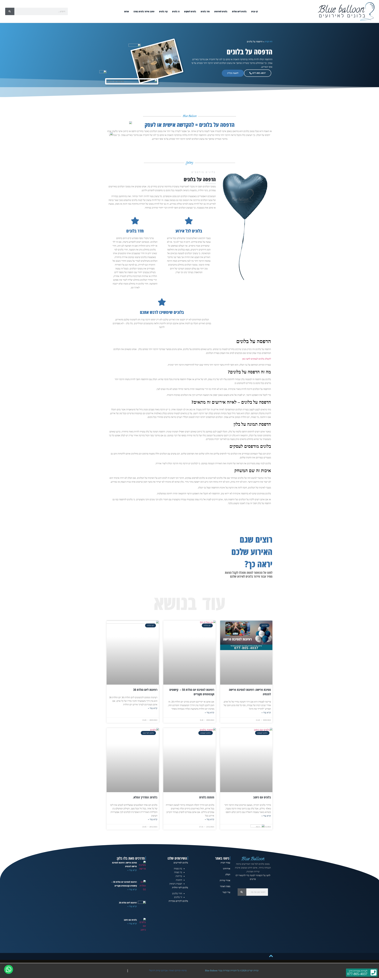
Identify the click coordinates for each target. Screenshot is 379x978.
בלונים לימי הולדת (180, 887)
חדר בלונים (205, 11)
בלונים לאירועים (220, 11)
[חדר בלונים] (135, 220)
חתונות (179, 880)
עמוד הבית (225, 862)
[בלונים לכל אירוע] (188, 220)
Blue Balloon (252, 859)
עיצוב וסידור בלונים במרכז (144, 11)
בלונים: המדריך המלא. (145, 797)
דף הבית (254, 11)
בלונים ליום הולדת (239, 11)
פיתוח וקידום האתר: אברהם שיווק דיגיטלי (168, 970)
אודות (126, 11)
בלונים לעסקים (190, 11)
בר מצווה (178, 872)
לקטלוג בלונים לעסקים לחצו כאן (256, 359)
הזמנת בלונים (206, 797)
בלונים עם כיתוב (262, 797)
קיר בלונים (163, 11)
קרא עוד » (266, 712)
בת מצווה (178, 868)
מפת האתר (225, 886)
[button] (8, 969)
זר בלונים (175, 11)
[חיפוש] (9, 11)
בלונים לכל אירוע (189, 231)
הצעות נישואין (175, 883)
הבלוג (227, 874)
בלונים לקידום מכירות (178, 901)
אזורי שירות (225, 880)
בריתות (179, 876)
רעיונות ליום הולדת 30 (145, 690)
